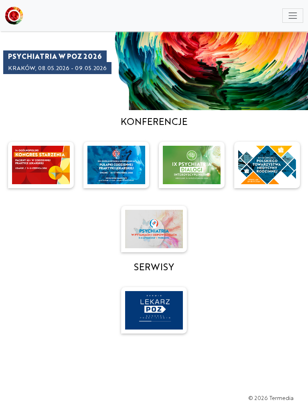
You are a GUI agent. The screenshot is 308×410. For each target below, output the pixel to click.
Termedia (282, 397)
